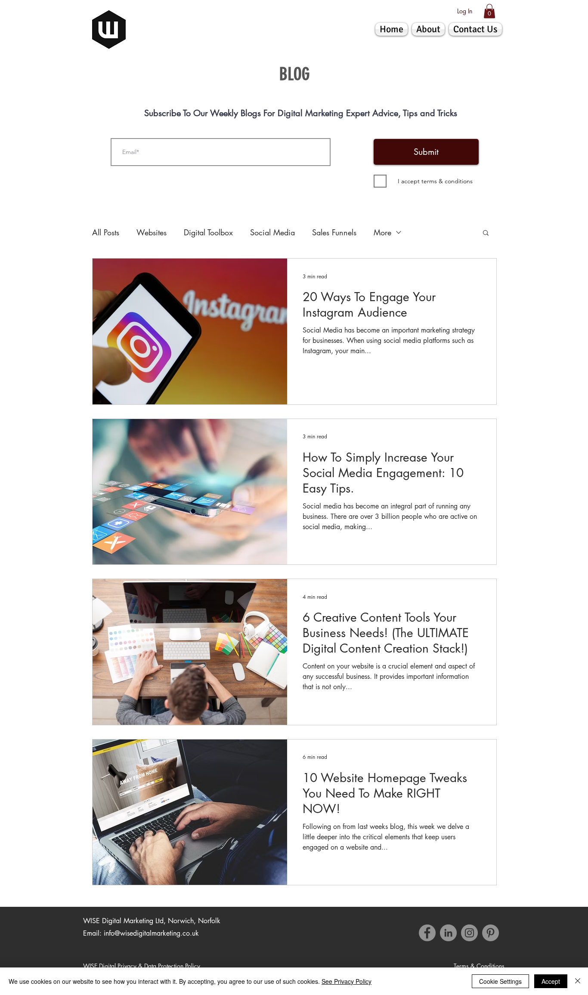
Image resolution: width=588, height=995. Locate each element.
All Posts (105, 232)
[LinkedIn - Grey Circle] (448, 932)
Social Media (272, 232)
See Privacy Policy (346, 981)
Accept (551, 981)
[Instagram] (469, 932)
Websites (151, 232)
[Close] (578, 981)
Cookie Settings (500, 981)
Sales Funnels (334, 232)
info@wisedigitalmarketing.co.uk (151, 933)
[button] (489, 11)
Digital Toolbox (208, 232)
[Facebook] (427, 932)
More (382, 232)
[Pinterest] (490, 932)
